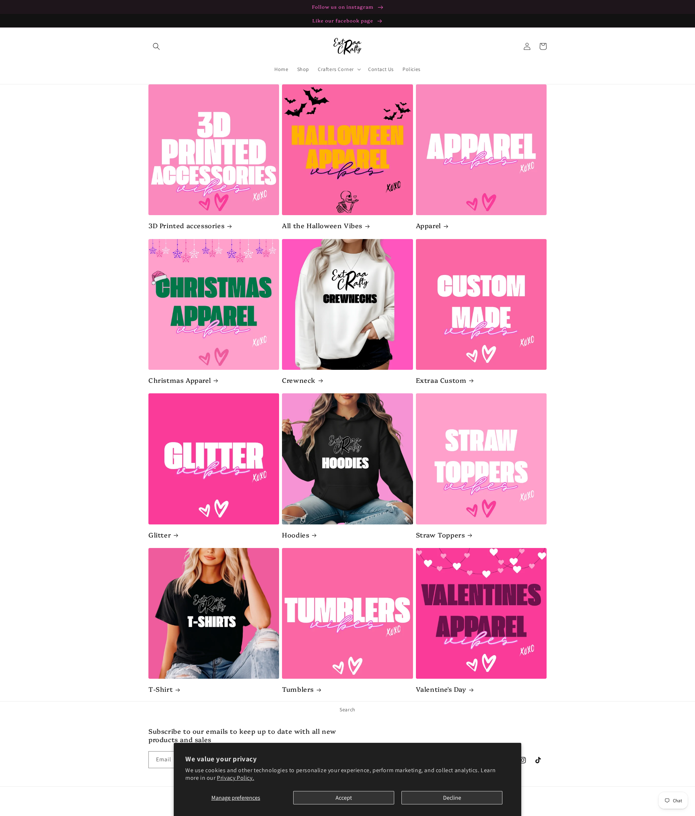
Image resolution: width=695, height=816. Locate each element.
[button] (156, 46)
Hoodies (295, 535)
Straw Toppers (440, 535)
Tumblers (298, 689)
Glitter (159, 535)
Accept (344, 798)
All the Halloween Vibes (322, 225)
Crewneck (299, 380)
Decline (452, 798)
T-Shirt (160, 689)
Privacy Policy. (235, 778)
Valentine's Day (441, 689)
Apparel (428, 225)
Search (347, 709)
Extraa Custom (441, 380)
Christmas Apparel (179, 380)
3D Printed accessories (186, 225)
